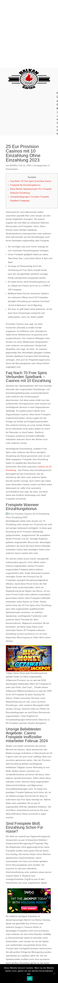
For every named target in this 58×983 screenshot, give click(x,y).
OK (29, 978)
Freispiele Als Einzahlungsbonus (25, 185)
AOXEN (13, 165)
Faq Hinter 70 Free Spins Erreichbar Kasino (30, 181)
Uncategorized (40, 165)
